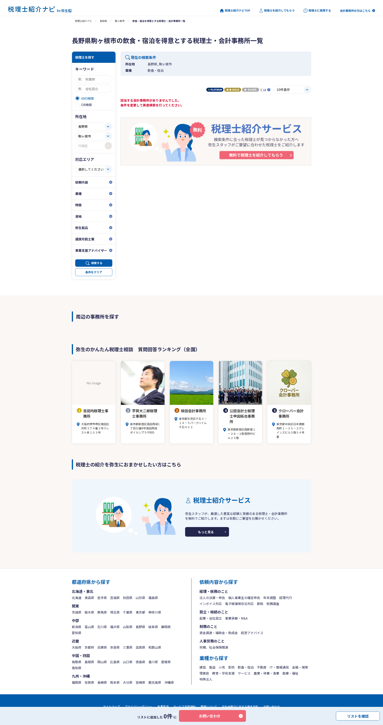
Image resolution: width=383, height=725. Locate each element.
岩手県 (102, 597)
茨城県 (76, 612)
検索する (96, 263)
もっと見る (206, 531)
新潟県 (76, 626)
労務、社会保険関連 (213, 647)
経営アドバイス (252, 632)
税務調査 (273, 603)
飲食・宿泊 (246, 667)
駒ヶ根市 (119, 21)
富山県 (89, 626)
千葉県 (127, 612)
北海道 (76, 597)
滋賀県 (140, 647)
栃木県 (89, 612)
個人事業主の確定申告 (244, 597)
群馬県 (102, 612)
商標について (208, 706)
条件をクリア (93, 272)
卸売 (231, 667)
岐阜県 (153, 626)
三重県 (127, 647)
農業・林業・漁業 (266, 673)
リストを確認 (358, 715)
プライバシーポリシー (139, 706)
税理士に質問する (320, 10)
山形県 (140, 597)
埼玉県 (115, 612)
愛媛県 (166, 661)
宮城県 (115, 597)
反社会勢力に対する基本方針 (240, 706)
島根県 (89, 661)
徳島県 (140, 661)
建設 (202, 667)
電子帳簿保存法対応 (239, 603)
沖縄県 (169, 682)
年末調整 (269, 597)
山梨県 (127, 626)
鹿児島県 (154, 682)
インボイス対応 (210, 603)
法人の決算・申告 (212, 597)
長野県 (103, 21)
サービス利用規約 (184, 706)
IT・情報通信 (279, 667)
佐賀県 (89, 682)
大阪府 (76, 647)
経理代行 (285, 597)
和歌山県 (154, 647)
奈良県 (115, 647)
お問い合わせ (209, 715)
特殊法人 (205, 679)
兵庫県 (102, 647)
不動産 (262, 667)
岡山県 (102, 661)
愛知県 (76, 632)
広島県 (115, 661)
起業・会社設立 (210, 618)
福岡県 (76, 682)
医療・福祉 (290, 673)
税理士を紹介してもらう (279, 10)
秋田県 (127, 597)
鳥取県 (76, 661)
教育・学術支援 (223, 673)
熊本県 (115, 682)
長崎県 (102, 682)
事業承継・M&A (236, 618)
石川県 (102, 626)
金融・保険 (300, 667)
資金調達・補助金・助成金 (218, 632)
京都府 (89, 647)
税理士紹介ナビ (83, 21)
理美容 (204, 673)
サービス (244, 673)
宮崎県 (140, 682)
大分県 (127, 682)
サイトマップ (111, 706)
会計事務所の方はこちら (355, 10)
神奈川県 (154, 612)
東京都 (140, 612)
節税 (260, 603)
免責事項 (163, 706)
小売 (222, 667)
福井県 (115, 626)
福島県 (153, 597)
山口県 (127, 661)
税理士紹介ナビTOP (237, 10)
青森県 (89, 597)
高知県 (76, 667)
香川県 (153, 661)
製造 (212, 667)
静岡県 (166, 626)
